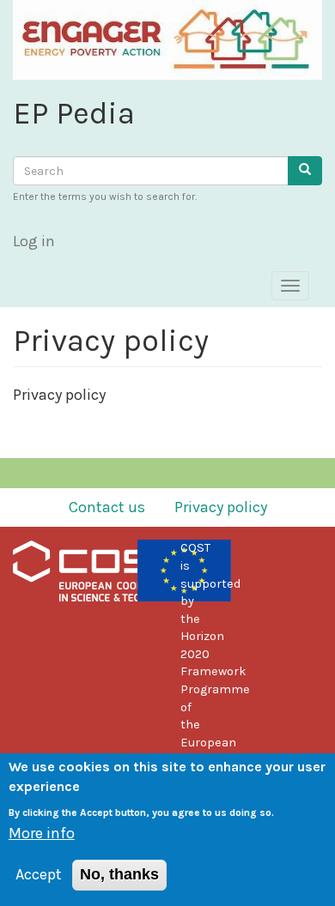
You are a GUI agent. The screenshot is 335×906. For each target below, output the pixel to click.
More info (42, 833)
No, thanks (119, 874)
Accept (38, 874)
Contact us (107, 507)
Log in (34, 241)
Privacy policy (220, 507)
